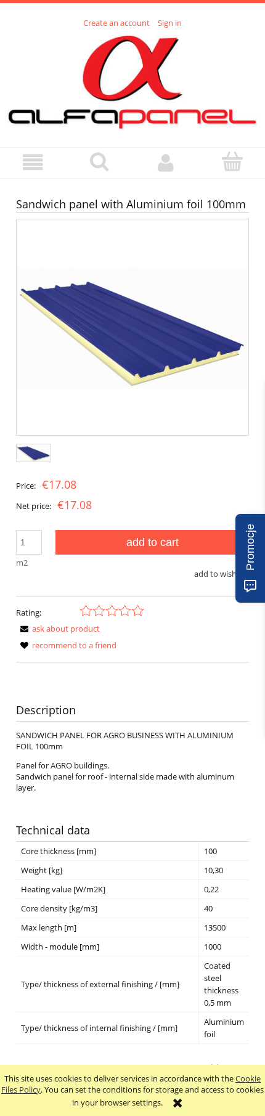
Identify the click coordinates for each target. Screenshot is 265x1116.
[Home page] (132, 81)
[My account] (165, 162)
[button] (33, 162)
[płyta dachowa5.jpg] (132, 327)
